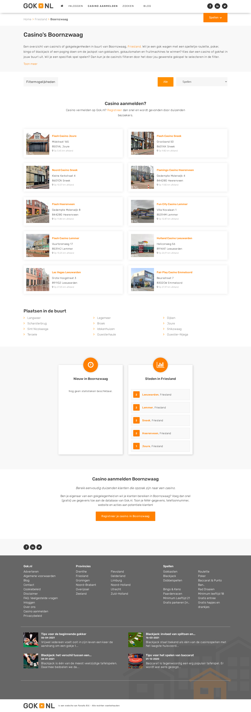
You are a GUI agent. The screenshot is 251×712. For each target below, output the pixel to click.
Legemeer (104, 318)
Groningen (83, 580)
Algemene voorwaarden (39, 576)
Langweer (34, 318)
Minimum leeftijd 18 (211, 593)
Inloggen (75, 6)
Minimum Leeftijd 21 (176, 598)
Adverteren (31, 571)
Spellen (213, 17)
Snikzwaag (174, 329)
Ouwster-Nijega (177, 334)
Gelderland (118, 576)
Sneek (146, 420)
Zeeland (81, 593)
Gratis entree (207, 598)
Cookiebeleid (32, 589)
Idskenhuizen (106, 329)
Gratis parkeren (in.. (176, 602)
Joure (171, 323)
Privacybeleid (33, 615)
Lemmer (147, 407)
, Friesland (153, 394)
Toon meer (30, 64)
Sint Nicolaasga (37, 329)
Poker (202, 576)
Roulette (203, 571)
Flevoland (117, 571)
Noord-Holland (120, 585)
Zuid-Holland (119, 593)
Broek (101, 323)
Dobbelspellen (172, 580)
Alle (165, 81)
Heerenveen (150, 433)
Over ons (29, 607)
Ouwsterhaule (106, 334)
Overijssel (82, 589)
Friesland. (134, 46)
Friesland (41, 19)
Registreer (114, 110)
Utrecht (116, 589)
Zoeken (128, 6)
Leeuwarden (150, 394)
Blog (147, 6)
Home (27, 19)
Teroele (32, 334)
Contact (29, 585)
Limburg (116, 580)
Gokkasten (170, 571)
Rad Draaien (206, 589)
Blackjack (169, 576)
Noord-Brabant (86, 585)
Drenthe (81, 571)
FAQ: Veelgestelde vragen (41, 598)
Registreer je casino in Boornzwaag (125, 516)
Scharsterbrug (37, 323)
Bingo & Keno (172, 589)
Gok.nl (28, 566)
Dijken (171, 318)
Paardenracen (172, 593)
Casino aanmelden (36, 611)
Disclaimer (31, 593)
